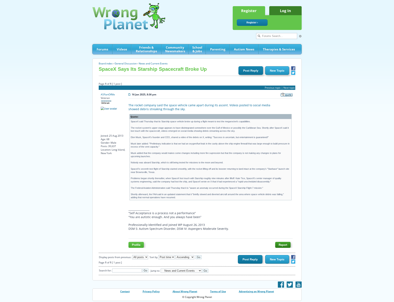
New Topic (277, 70)
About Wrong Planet (185, 291)
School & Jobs (197, 49)
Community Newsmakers (175, 49)
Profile (136, 244)
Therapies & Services (279, 49)
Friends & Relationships (146, 49)
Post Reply (250, 70)
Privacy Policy (151, 291)
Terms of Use (218, 291)
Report (283, 244)
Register (249, 10)
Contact (125, 291)
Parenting (217, 49)
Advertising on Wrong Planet (256, 291)
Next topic (289, 87)
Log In (285, 10)
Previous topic (273, 87)
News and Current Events (153, 63)
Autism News (244, 49)
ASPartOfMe (108, 94)
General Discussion (126, 63)
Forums (102, 49)
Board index (105, 63)
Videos (122, 49)
